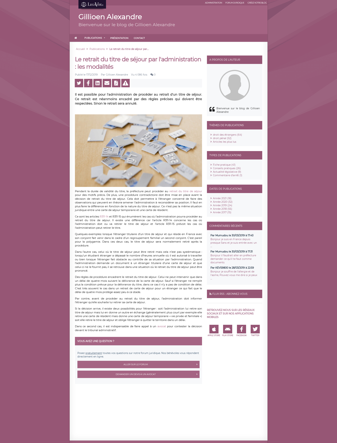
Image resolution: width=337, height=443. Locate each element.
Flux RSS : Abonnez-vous (229, 293)
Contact (139, 38)
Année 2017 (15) (222, 212)
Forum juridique (234, 2)
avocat (162, 326)
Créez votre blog (257, 2)
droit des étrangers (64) (227, 134)
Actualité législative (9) (227, 171)
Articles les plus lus (224, 141)
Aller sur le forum (136, 364)
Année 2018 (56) (222, 208)
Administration (213, 2)
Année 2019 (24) (222, 205)
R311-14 (104, 216)
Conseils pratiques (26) (227, 168)
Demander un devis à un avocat (136, 374)
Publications (93, 37)
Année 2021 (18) (222, 198)
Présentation (119, 38)
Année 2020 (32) (223, 201)
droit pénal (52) (222, 138)
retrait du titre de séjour (185, 191)
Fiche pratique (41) (224, 164)
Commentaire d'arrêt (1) (227, 175)
